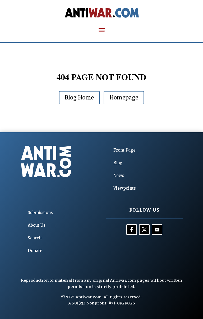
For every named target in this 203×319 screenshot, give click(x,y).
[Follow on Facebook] (131, 229)
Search (34, 237)
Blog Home (79, 97)
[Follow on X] (144, 229)
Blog (117, 162)
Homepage (123, 97)
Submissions (40, 212)
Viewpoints (124, 188)
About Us (36, 225)
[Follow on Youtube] (157, 229)
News (118, 175)
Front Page (124, 150)
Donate (35, 250)
